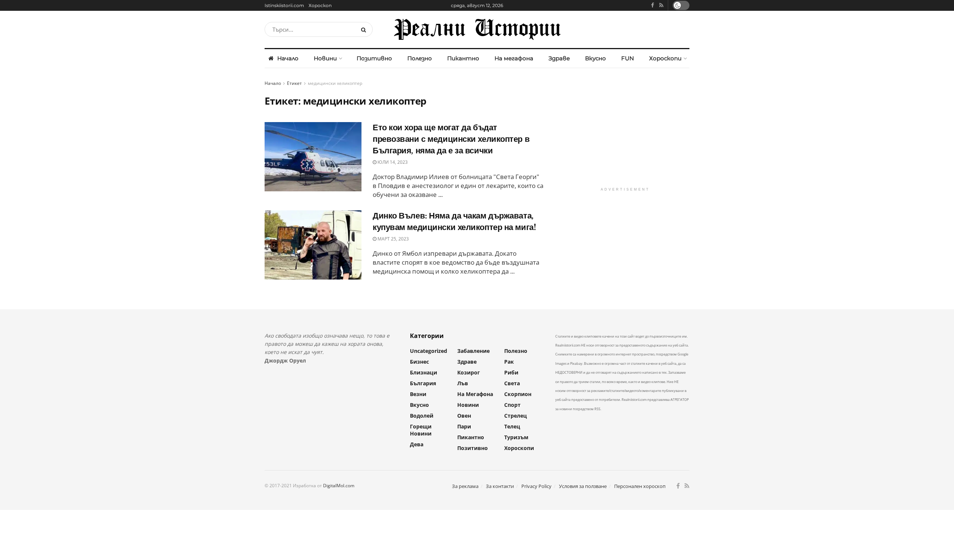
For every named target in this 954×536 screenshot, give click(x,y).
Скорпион (517, 394)
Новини (325, 58)
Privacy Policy (536, 486)
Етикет (294, 83)
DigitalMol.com (338, 485)
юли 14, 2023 (392, 162)
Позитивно (374, 58)
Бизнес (419, 361)
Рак (509, 361)
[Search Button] (365, 29)
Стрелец (515, 415)
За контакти (500, 486)
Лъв (462, 383)
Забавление (473, 350)
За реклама (465, 486)
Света (512, 383)
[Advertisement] (625, 131)
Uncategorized (428, 350)
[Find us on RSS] (661, 5)
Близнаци (423, 372)
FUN (627, 58)
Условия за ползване (583, 486)
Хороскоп (320, 5)
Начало (287, 58)
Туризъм (516, 437)
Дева (416, 444)
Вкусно (595, 58)
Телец (512, 426)
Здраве (559, 58)
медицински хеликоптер (335, 83)
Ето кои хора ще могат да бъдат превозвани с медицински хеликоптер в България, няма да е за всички (451, 139)
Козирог (468, 372)
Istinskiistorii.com (284, 5)
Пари (464, 426)
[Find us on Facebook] (652, 5)
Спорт (512, 404)
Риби (511, 372)
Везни (418, 394)
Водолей (421, 415)
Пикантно (463, 58)
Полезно (419, 58)
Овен (464, 415)
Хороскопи (665, 58)
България (423, 383)
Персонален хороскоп (640, 486)
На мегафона (514, 58)
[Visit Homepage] (477, 29)
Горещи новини (421, 430)
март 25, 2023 (392, 239)
